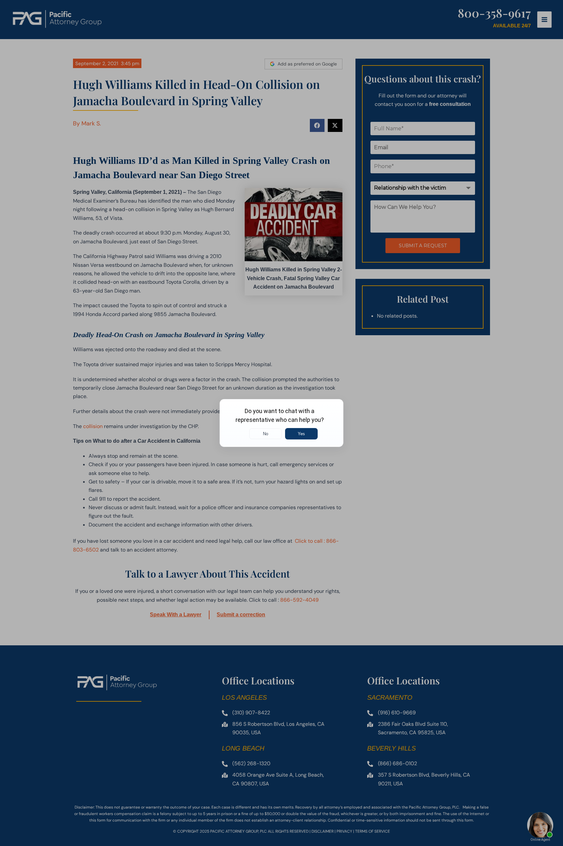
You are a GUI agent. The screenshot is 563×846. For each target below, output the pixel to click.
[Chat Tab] (281, 423)
